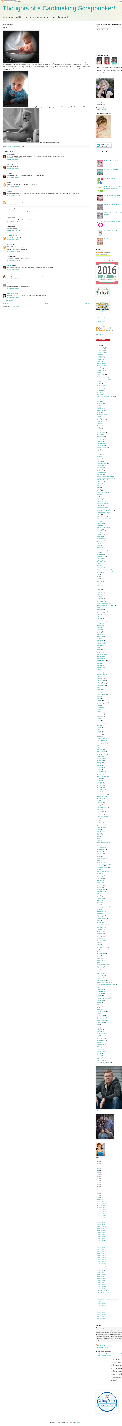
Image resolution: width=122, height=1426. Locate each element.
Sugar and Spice (101, 953)
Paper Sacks (100, 784)
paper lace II (100, 780)
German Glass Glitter (102, 607)
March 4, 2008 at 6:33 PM (13, 278)
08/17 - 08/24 (101, 1238)
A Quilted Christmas (101, 363)
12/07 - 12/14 (101, 1207)
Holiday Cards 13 (101, 656)
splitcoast (99, 917)
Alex (8, 191)
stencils (99, 944)
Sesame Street (100, 875)
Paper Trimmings (101, 787)
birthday (99, 416)
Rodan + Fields (100, 844)
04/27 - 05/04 (101, 1272)
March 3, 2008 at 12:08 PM (13, 230)
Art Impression (100, 390)
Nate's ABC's (100, 749)
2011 (98, 1193)
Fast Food (99, 580)
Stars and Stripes (101, 940)
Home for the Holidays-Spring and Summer (107, 662)
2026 (98, 1162)
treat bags (99, 1009)
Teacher (99, 978)
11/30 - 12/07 (101, 1209)
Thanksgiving (100, 989)
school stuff (99, 855)
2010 (98, 1195)
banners (99, 405)
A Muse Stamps (100, 361)
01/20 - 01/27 (101, 1314)
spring (98, 920)
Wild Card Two (100, 1044)
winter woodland (101, 1051)
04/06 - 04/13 (101, 1278)
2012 (98, 1191)
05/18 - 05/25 (101, 1266)
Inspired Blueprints (101, 683)
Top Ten (99, 1007)
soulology (99, 907)
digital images (100, 534)
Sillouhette (99, 887)
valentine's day (100, 1022)
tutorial (98, 1013)
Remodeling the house (102, 842)
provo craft (99, 820)
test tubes (99, 986)
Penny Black (100, 798)
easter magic (100, 558)
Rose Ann (9, 274)
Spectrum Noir (100, 911)
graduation (99, 623)
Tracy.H (9, 164)
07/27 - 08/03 (101, 1245)
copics (98, 489)
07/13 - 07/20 (101, 1249)
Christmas (99, 467)
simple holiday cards (102, 891)
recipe (98, 840)
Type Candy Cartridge (102, 1017)
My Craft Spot (100, 742)
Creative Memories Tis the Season (105, 511)
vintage (98, 1026)
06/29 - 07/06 (101, 1253)
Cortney (99, 490)
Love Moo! (100, 1297)
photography (100, 802)
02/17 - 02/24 (101, 1306)
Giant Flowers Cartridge (102, 611)
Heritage (99, 649)
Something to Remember (103, 906)
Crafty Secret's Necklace (104, 1295)
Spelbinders (100, 913)
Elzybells (99, 563)
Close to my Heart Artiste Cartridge (105, 478)
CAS (98, 449)
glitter (98, 616)
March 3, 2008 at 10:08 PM (13, 251)
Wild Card (99, 1042)
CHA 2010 (99, 456)
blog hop (99, 423)
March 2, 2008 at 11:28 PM (13, 213)
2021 (98, 1172)
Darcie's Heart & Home (102, 527)
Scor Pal (99, 856)
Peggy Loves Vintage (102, 796)
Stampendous (100, 933)
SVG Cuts (99, 958)
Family (98, 578)
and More (99, 383)
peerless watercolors (102, 795)
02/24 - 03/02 (101, 1303)
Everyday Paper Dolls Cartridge (104, 569)
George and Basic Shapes (103, 603)
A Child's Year (100, 358)
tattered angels (100, 975)
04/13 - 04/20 (101, 1276)
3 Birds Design (100, 348)
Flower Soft (99, 592)
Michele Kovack (101, 1345)
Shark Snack (100, 878)
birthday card (100, 418)
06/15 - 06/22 (101, 1257)
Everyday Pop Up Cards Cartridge (105, 571)
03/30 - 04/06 (101, 1280)
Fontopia (99, 596)
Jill (7, 182)
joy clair (99, 693)
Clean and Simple (101, 472)
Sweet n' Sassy (100, 960)
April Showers (100, 389)
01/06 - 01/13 (101, 1318)
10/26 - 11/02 (101, 1220)
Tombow (99, 1002)
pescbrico (9, 154)
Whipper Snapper (101, 1040)
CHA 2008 (99, 454)
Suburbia (99, 951)
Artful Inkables (100, 394)
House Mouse (100, 667)
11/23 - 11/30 (101, 1211)
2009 (98, 1197)
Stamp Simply (100, 931)
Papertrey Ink (100, 789)
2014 (98, 1187)
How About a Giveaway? (110, 178)
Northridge (99, 765)
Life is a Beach (100, 713)
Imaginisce (99, 673)
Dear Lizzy (99, 529)
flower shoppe (100, 591)
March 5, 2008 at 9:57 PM (13, 288)
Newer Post (6, 303)
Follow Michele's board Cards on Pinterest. (106, 154)
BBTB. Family (100, 409)
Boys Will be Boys (101, 432)
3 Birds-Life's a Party (102, 352)
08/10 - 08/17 (101, 1241)
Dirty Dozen (100, 536)
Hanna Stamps (100, 636)
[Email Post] (23, 146)
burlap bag (99, 440)
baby (98, 399)
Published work (100, 824)
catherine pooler (101, 450)
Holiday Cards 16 (101, 658)
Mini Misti (99, 733)
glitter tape (99, 618)
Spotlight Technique (102, 918)
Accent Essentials (101, 365)
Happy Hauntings (101, 642)
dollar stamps (100, 545)
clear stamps (100, 474)
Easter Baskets (100, 554)
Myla (98, 745)
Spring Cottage (100, 922)
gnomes (99, 620)
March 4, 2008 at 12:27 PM (13, 260)
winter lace (99, 1049)
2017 (98, 1180)
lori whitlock (100, 722)
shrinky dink (100, 882)
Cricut (98, 514)
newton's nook (100, 756)
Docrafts (99, 541)
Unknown (9, 200)
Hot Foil (99, 663)
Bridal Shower (100, 434)
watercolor (99, 1031)
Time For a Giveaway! (109, 239)
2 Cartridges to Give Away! (110, 230)
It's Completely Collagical (101, 321)
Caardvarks (100, 441)
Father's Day (100, 582)
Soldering (99, 904)
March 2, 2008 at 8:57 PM (13, 177)
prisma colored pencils (102, 816)
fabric (98, 574)
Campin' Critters (101, 445)
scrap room (99, 860)
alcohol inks (100, 368)
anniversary (100, 387)
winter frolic (99, 1048)
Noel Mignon (100, 764)
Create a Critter (100, 505)
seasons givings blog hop (103, 871)
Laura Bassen (100, 707)
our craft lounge (100, 771)
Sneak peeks (100, 900)
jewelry (98, 687)
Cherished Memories (102, 463)
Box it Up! (99, 429)
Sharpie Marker (100, 880)
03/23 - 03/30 (101, 1282)
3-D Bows (99, 354)
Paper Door (100, 774)
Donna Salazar (100, 547)
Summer (99, 955)
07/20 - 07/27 (101, 1247)
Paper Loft (99, 782)
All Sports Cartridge (101, 370)
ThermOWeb (100, 993)
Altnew (98, 376)
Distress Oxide (100, 538)
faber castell (100, 572)
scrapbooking (100, 866)
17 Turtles (99, 345)
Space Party (100, 909)
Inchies (98, 676)
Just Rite (99, 698)
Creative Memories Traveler (103, 512)
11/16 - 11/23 (101, 1213)
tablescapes (100, 967)
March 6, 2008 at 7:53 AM (13, 297)
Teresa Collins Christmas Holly (104, 982)
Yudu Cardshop (100, 1060)
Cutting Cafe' (100, 523)
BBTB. (98, 407)
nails (98, 747)
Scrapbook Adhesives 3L (103, 864)
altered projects (100, 374)
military (98, 729)
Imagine (99, 671)
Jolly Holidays (100, 689)
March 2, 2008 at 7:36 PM (13, 159)
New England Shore (102, 754)
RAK (98, 836)
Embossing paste (101, 567)
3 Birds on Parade (101, 350)
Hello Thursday (100, 645)
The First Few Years (101, 991)
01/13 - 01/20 (101, 1316)
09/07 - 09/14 (101, 1232)
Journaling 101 (100, 691)
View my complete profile (102, 1347)
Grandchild (99, 627)
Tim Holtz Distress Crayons (103, 997)
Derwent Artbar (100, 531)
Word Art (99, 1053)
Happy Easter (100, 640)
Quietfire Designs (101, 831)
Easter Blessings (101, 556)
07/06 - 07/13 (101, 1251)
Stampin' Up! (100, 937)
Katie (99, 1301)
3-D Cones (99, 356)
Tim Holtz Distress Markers (103, 998)
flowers (98, 594)
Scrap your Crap (101, 862)
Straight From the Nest (102, 947)
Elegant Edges (100, 562)
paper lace (99, 778)
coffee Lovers (100, 481)
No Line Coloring (101, 758)
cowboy (99, 494)
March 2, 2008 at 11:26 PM (13, 204)
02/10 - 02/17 (101, 1308)
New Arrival (99, 753)
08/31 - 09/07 (101, 1234)
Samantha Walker (101, 849)
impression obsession (102, 674)
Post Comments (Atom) (14, 306)
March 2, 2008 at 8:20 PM (13, 168)
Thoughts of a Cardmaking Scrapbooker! (59, 8)
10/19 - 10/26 (101, 1222)
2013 (98, 1189)
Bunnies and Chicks (102, 438)
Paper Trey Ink (100, 785)
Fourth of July (100, 598)
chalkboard (99, 460)
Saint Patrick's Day (101, 847)
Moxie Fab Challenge (102, 740)
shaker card (100, 876)
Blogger (78, 1422)
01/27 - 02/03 (101, 1312)
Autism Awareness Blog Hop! (111, 169)
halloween (99, 631)
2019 (98, 1176)
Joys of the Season (101, 694)
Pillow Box (99, 804)
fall (97, 576)
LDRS (98, 711)
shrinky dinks (100, 884)
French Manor (100, 600)
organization (100, 767)
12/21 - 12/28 (101, 1203)
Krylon (98, 705)
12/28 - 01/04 (101, 1201)
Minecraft (99, 731)
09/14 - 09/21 (101, 1230)
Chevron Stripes (101, 465)
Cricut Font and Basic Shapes (104, 518)
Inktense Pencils (101, 680)
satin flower (99, 853)
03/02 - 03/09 (101, 1289)
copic (98, 485)
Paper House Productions (103, 776)
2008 (98, 1199)
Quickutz (99, 829)
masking (99, 727)
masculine (99, 725)
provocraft (99, 822)
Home (46, 303)
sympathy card (100, 966)
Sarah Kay (99, 851)
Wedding (99, 1035)
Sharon (8, 283)
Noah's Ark (99, 762)
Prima (98, 813)
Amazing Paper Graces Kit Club (104, 379)
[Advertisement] (104, 43)
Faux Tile (99, 583)
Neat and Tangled (101, 751)
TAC (98, 969)
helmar (98, 647)
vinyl (98, 1028)
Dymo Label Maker (101, 551)
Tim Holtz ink (100, 1000)
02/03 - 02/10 (101, 1310)
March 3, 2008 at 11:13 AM (13, 222)
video (98, 1024)
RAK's (98, 838)
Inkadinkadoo (100, 678)
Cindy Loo (99, 469)
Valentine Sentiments (102, 1020)
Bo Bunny (99, 425)
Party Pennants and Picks (103, 793)
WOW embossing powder (103, 1058)
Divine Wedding (101, 540)
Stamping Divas (101, 938)
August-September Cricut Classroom (106, 396)
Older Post (87, 303)
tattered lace (100, 977)
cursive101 (99, 521)
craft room (99, 500)
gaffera (67, 1422)
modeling (99, 734)
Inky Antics (99, 682)
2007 (98, 1321)
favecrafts (99, 585)
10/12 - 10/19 (101, 1224)
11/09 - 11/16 (101, 1216)
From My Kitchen (101, 602)
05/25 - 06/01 (101, 1264)
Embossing (99, 565)
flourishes (99, 589)
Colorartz (99, 483)
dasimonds (9, 244)
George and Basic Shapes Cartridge (105, 605)
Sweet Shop (100, 962)
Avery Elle (99, 398)
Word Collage (100, 1057)
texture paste (100, 987)
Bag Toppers (100, 403)
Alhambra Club (10, 235)
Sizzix (98, 893)
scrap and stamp (101, 858)
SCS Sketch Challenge (102, 867)
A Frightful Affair (100, 359)
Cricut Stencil (100, 520)
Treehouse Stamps (101, 1011)
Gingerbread (100, 612)
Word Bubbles (100, 1055)
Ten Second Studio (101, 980)
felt (97, 587)
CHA (98, 452)
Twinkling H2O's (101, 1015)
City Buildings (100, 470)
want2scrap (100, 1029)
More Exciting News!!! (103, 1292)
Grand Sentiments (101, 625)
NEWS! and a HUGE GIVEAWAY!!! (112, 221)
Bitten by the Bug (101, 419)
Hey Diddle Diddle (101, 652)
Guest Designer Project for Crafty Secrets (108, 1299)
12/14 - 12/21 (101, 1205)
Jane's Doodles (100, 685)
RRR (98, 846)
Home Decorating (101, 660)
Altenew (99, 372)
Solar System (100, 902)
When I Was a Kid (101, 1037)
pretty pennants (100, 811)
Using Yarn (99, 1018)
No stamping (100, 760)
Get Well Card (100, 609)
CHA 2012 (99, 458)
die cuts (99, 532)
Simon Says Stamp (101, 889)
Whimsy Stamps (101, 1038)
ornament (99, 769)
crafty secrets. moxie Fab (103, 503)
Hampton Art (100, 634)
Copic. (98, 487)
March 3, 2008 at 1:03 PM (13, 239)
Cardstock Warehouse (102, 447)
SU (97, 949)
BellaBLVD (99, 412)
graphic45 (99, 629)
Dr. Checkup (100, 549)
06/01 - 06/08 (101, 1261)
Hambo (98, 632)
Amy (8, 173)
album (98, 367)
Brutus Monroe (100, 436)
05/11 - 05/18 (101, 1268)
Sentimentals (100, 873)
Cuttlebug (99, 525)
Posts (99, 27)
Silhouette (99, 886)
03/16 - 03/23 (101, 1284)
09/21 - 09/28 (101, 1228)
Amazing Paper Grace (102, 378)
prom (98, 818)
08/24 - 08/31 (101, 1236)
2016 (98, 1182)
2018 (98, 1178)
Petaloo (99, 800)
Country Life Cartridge (102, 492)
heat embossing (101, 643)
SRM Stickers (100, 927)
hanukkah (99, 638)
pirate (98, 805)
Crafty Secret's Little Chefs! (104, 1290)
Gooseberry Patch (101, 622)
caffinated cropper (101, 443)
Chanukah (99, 461)
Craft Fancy (99, 498)
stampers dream (101, 935)
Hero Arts (99, 651)
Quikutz (99, 833)
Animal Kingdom (101, 385)
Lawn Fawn (100, 709)
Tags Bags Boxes (101, 973)
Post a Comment (9, 300)
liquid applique (100, 716)
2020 (98, 1174)
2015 (98, 1184)
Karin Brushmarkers (102, 702)
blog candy (99, 421)
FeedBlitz (104, 109)
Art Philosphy (100, 392)
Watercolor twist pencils (102, 1033)
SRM (98, 926)
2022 (98, 1170)
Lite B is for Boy (100, 718)
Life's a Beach (100, 714)
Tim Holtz (99, 995)
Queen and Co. (100, 825)
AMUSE (99, 381)
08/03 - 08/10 (101, 1243)
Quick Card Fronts (101, 827)
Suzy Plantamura (101, 957)
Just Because (100, 696)
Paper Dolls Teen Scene (103, 773)
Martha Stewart (100, 723)
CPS (98, 496)
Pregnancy (99, 809)
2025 (98, 1164)
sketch (98, 895)
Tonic (98, 1004)
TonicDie (99, 1006)
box (98, 427)
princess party (100, 815)
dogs (98, 543)
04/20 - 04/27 (101, 1274)
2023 (98, 1168)
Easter (98, 552)
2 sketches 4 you (101, 347)
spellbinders (100, 915)
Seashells (99, 869)
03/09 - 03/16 (101, 1287)
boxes (98, 430)
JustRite (99, 700)
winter (98, 1046)
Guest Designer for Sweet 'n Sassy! (112, 204)
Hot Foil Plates (100, 665)
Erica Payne (10, 265)
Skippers (99, 897)
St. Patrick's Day (101, 929)
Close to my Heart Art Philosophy (105, 476)
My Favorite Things (101, 744)
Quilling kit (99, 835)
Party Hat (99, 791)
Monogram (99, 736)
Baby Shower (100, 401)
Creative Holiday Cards (102, 509)
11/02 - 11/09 (101, 1218)
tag (97, 971)
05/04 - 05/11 (101, 1270)
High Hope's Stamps (102, 654)
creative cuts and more (102, 507)
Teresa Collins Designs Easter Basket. (106, 984)
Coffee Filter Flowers (102, 480)
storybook (99, 946)
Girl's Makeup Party (101, 614)
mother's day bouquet (102, 738)
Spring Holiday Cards (102, 924)
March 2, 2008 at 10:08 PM (13, 195)
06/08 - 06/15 (101, 1259)
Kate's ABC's (100, 703)
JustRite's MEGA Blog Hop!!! (111, 161)
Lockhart (99, 720)
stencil (98, 942)
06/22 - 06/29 (101, 1255)
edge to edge (100, 560)
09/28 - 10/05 (101, 1226)
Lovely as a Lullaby (100, 317)
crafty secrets (100, 501)
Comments (100, 29)
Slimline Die (100, 898)
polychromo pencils (101, 807)
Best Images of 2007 (102, 414)
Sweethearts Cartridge (102, 964)
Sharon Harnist (10, 293)
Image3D (99, 669)
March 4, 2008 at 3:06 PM (13, 269)
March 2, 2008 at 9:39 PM (13, 186)
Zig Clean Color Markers (103, 1062)
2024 (98, 1166)
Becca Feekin (100, 410)
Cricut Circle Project (102, 516)
